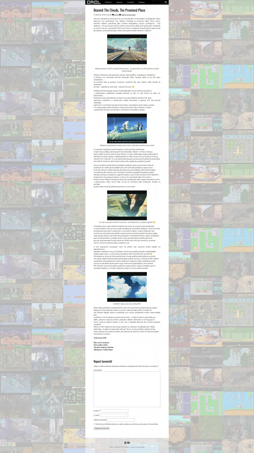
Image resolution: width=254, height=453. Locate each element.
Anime (116, 15)
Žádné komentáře (128, 15)
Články (108, 2)
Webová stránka (100, 420)
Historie (119, 2)
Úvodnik (130, 2)
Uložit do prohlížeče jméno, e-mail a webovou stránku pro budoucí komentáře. (126, 424)
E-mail (97, 415)
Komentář (127, 370)
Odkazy (142, 2)
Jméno (97, 411)
